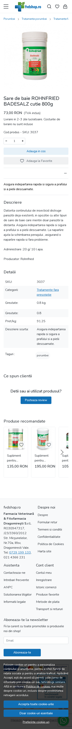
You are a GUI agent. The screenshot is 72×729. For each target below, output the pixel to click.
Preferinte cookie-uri (36, 722)
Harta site (44, 551)
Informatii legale (15, 602)
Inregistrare (44, 580)
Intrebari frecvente (16, 580)
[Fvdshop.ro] (28, 7)
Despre (43, 515)
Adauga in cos (36, 151)
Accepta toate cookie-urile (36, 704)
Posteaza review (36, 400)
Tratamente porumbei (34, 19)
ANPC (8, 587)
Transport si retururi (49, 609)
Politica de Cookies (51, 544)
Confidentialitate (49, 537)
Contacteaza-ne (14, 573)
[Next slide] (62, 452)
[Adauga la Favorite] (21, 444)
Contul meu (44, 573)
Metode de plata (47, 602)
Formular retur (47, 522)
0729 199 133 (20, 552)
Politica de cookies (38, 686)
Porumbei (9, 19)
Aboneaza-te (22, 652)
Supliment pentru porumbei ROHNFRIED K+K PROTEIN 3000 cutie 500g (43, 458)
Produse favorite (47, 594)
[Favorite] (57, 7)
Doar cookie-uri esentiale (36, 713)
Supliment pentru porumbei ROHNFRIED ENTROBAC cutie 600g (15, 458)
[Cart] (65, 7)
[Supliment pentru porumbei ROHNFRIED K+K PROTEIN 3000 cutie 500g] (43, 439)
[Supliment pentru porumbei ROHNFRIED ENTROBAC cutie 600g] (16, 439)
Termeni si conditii (50, 529)
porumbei (43, 355)
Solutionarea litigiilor (18, 594)
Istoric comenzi (46, 587)
